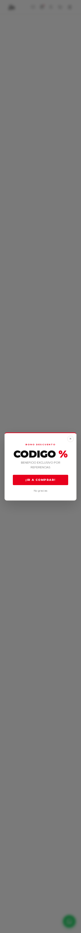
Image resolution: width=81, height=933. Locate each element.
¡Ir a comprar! (40, 480)
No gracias (40, 490)
